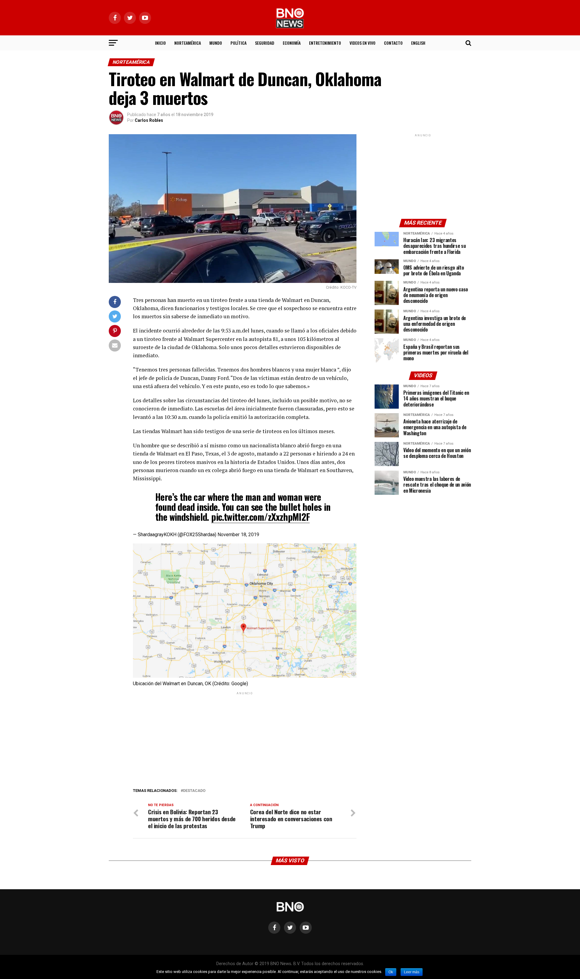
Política (238, 43)
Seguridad (264, 43)
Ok (390, 972)
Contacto (393, 43)
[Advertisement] (244, 738)
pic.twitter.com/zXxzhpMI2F (260, 517)
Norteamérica (187, 43)
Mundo (215, 43)
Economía (292, 43)
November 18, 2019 (238, 534)
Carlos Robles (149, 120)
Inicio (160, 43)
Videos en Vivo (362, 43)
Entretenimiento (325, 43)
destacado (194, 791)
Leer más (411, 972)
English (418, 43)
